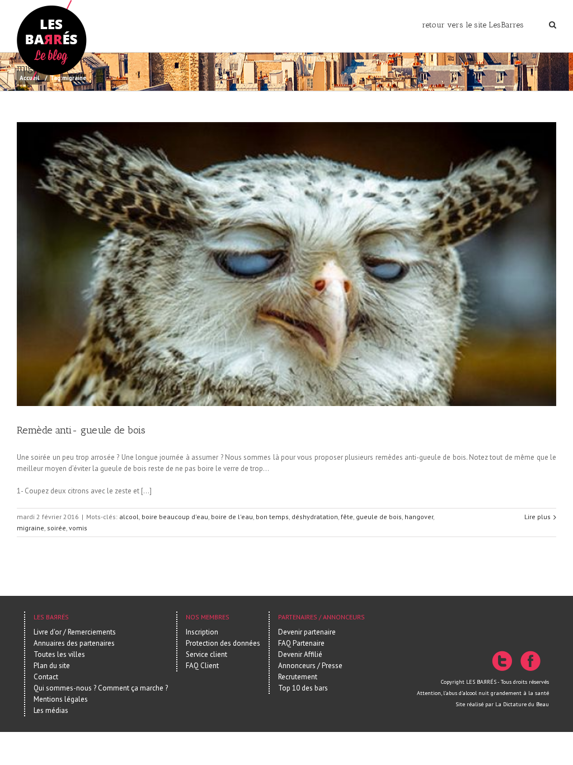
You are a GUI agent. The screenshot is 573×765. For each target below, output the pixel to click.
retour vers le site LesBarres (473, 25)
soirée (56, 528)
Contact (46, 677)
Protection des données (223, 643)
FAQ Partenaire (301, 643)
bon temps (272, 516)
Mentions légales (61, 699)
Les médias (51, 710)
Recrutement (297, 677)
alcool (129, 516)
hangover (419, 516)
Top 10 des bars (303, 688)
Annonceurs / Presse (310, 665)
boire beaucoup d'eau (175, 516)
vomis (78, 528)
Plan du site (52, 665)
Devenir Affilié (300, 654)
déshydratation (315, 516)
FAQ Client (202, 665)
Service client (206, 654)
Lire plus (537, 516)
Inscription (202, 632)
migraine (30, 528)
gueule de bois (379, 516)
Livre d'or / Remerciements (75, 632)
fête (347, 516)
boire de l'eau (232, 516)
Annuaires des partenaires (74, 643)
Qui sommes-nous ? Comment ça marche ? (101, 688)
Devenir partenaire (307, 632)
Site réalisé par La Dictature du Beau (502, 704)
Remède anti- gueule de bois (81, 430)
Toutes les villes (59, 654)
